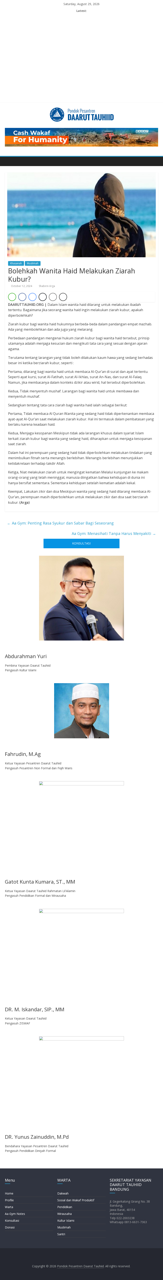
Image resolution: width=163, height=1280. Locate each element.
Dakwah (63, 1193)
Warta (9, 1207)
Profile (9, 1200)
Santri (61, 1234)
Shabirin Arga (47, 286)
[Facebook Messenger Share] (32, 297)
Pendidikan (64, 1207)
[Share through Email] (53, 297)
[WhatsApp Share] (12, 297)
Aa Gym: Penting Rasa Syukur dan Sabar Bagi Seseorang (60, 523)
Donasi (10, 1227)
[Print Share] (63, 297)
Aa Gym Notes (15, 1214)
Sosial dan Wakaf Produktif (75, 1200)
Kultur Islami (65, 1220)
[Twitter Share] (43, 297)
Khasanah (16, 263)
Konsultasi (12, 1220)
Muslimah (32, 263)
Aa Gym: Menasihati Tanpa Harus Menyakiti (114, 533)
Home (9, 1193)
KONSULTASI (81, 543)
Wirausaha (64, 1214)
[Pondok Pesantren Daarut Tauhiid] (9, 161)
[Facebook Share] (22, 297)
